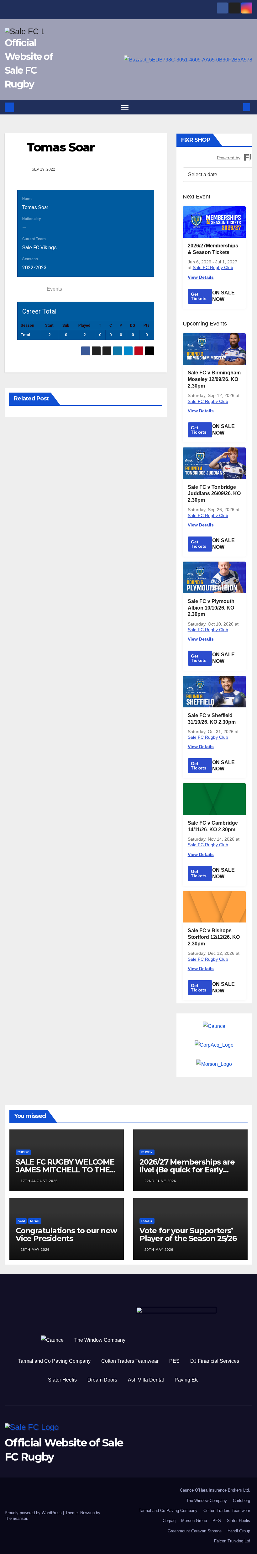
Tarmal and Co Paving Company (54, 1361)
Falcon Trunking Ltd (232, 1541)
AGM (21, 1221)
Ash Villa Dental (146, 1379)
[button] (237, 107)
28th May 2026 (35, 1249)
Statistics (30, 289)
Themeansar (16, 1518)
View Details (201, 277)
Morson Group (194, 1520)
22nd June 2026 (160, 1181)
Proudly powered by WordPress (34, 1512)
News (34, 1221)
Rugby (23, 1152)
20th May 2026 (158, 1249)
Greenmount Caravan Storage (195, 1531)
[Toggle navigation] (124, 107)
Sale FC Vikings (39, 248)
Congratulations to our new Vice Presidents (66, 1234)
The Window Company (99, 1340)
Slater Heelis (62, 1379)
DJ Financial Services (214, 1361)
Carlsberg (241, 1500)
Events (54, 289)
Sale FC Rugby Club (213, 267)
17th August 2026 (39, 1181)
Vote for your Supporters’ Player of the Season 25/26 (188, 1234)
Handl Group (239, 1531)
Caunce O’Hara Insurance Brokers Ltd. (215, 1490)
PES (174, 1361)
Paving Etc (187, 1379)
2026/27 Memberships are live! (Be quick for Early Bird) (186, 1169)
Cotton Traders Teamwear (130, 1361)
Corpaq (169, 1520)
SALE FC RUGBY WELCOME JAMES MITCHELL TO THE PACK (65, 1169)
